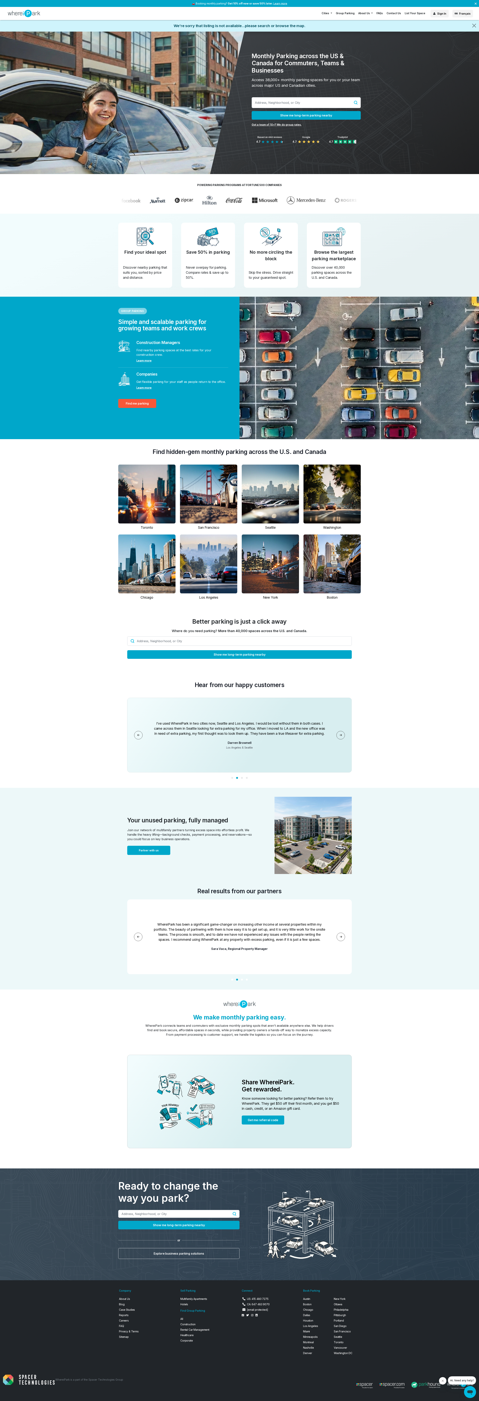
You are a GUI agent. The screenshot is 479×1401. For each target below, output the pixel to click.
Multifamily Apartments (193, 1298)
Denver (307, 1353)
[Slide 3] (242, 778)
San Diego (340, 1326)
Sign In (441, 13)
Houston (308, 1320)
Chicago (308, 1309)
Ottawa (338, 1304)
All (181, 1318)
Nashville (308, 1347)
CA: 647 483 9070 (258, 1304)
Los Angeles (310, 1326)
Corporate (186, 1340)
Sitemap (124, 1336)
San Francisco (342, 1331)
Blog (121, 1304)
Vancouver (340, 1347)
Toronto (339, 1342)
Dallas (306, 1315)
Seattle (338, 1336)
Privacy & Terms (129, 1331)
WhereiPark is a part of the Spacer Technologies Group (89, 1379)
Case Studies (127, 1309)
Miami (306, 1331)
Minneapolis (310, 1336)
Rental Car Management (194, 1329)
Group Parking (345, 13)
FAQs (379, 13)
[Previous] (138, 735)
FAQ (121, 1326)
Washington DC (343, 1353)
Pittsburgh (340, 1315)
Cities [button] (326, 13)
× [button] (475, 3)
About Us (124, 1298)
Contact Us (394, 13)
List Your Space (415, 13)
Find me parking (137, 403)
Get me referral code (263, 1120)
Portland (339, 1320)
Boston (307, 1304)
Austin (306, 1298)
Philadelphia (341, 1309)
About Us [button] (364, 13)
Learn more (280, 3)
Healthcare (187, 1335)
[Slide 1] (232, 778)
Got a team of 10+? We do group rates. (277, 124)
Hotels (184, 1304)
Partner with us (149, 850)
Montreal (308, 1342)
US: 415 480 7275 (258, 1298)
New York (340, 1298)
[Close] (474, 25)
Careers (124, 1320)
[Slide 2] (237, 778)
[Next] (340, 735)
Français (465, 13)
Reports (124, 1315)
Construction (188, 1324)
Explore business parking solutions (179, 1253)
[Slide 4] (247, 778)
